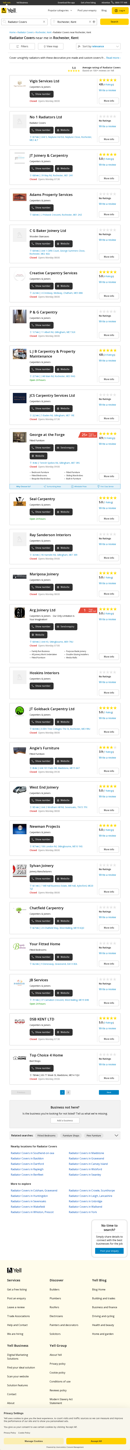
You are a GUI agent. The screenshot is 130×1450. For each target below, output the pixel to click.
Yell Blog (99, 1280)
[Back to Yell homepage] (9, 10)
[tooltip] (94, 21)
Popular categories (58, 10)
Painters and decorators (64, 1325)
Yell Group (58, 1345)
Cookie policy (57, 1372)
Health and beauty (103, 1325)
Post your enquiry (87, 10)
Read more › (113, 57)
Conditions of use (60, 1381)
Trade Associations (18, 1316)
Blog (104, 10)
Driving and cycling (103, 1316)
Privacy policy (57, 1363)
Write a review (107, 90)
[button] (44, 22)
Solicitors (55, 1334)
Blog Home (98, 1289)
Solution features (17, 1385)
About (10, 1403)
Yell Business (22, 2)
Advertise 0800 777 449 (114, 2)
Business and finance (104, 1307)
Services (13, 1280)
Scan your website (18, 1376)
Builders (54, 1289)
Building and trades (103, 1298)
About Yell (56, 1355)
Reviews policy (58, 1390)
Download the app (66, 2)
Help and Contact (17, 1325)
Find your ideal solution (21, 1367)
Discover (57, 1280)
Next (109, 1092)
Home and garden (103, 1334)
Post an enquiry (16, 1298)
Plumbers (55, 1298)
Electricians (56, 1316)
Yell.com (6, 2)
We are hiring (15, 1334)
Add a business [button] (65, 1120)
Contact (11, 1394)
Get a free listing (88, 2)
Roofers (54, 1307)
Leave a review (16, 1307)
